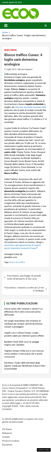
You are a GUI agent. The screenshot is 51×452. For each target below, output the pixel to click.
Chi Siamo (7, 429)
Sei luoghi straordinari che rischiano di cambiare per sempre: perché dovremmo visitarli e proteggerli (23, 324)
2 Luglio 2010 (10, 69)
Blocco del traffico (17, 262)
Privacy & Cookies (10, 441)
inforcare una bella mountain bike (30, 107)
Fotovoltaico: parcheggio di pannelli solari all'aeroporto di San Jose (24, 277)
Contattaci (7, 409)
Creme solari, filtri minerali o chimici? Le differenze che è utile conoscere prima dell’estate (23, 312)
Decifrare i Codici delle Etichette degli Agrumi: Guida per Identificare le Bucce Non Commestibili (24, 366)
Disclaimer (7, 444)
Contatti (6, 437)
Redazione (7, 433)
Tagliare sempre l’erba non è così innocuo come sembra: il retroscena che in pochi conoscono (24, 354)
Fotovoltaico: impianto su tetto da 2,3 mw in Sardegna (24, 289)
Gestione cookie (43, 450)
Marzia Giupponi (25, 69)
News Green (10, 50)
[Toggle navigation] (5, 25)
